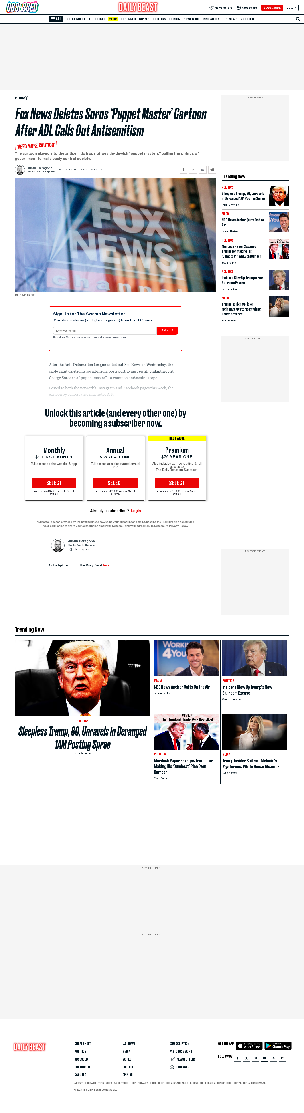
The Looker (97, 19)
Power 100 (191, 19)
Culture (128, 1067)
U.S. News (230, 19)
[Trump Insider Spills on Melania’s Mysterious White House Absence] (279, 315)
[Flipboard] (282, 1059)
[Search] (298, 19)
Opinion (174, 19)
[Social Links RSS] (273, 1059)
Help (133, 1083)
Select (54, 483)
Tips (101, 1083)
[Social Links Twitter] (246, 1059)
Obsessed (128, 19)
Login (136, 511)
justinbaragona (80, 549)
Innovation (211, 19)
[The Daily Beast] (138, 7)
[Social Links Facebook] (237, 1059)
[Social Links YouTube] (264, 1059)
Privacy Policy (119, 337)
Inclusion (196, 1083)
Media (113, 19)
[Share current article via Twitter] (193, 170)
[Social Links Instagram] (255, 1059)
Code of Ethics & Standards (169, 1083)
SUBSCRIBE (272, 7)
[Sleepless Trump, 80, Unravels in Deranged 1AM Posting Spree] (279, 204)
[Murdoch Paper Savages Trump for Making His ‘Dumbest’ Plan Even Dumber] (279, 257)
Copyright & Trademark (249, 1083)
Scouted (247, 19)
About (78, 1083)
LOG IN (292, 7)
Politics (159, 19)
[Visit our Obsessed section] (36, 7)
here (106, 565)
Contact (90, 1083)
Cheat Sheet (75, 19)
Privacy (143, 1083)
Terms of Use (100, 337)
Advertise (121, 1083)
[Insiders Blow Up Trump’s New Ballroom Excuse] (279, 289)
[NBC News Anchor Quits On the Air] (279, 231)
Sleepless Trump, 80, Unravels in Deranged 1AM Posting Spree (82, 737)
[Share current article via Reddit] (212, 170)
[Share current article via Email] (203, 170)
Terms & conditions (218, 1083)
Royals (144, 19)
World (127, 1059)
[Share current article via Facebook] (183, 170)
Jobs (109, 1083)
